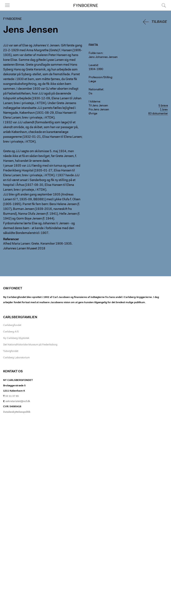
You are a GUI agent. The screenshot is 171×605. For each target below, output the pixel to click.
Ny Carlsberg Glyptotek (16, 338)
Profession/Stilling (100, 77)
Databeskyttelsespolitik (16, 412)
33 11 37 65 (12, 396)
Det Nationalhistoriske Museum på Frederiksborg (30, 344)
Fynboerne (85, 6)
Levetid (93, 65)
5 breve (163, 105)
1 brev (164, 109)
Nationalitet (96, 89)
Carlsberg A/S (11, 332)
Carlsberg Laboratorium (16, 357)
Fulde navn (96, 53)
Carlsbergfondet (12, 325)
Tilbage (159, 22)
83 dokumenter (158, 113)
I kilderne (94, 101)
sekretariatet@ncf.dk (17, 401)
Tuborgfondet (10, 351)
